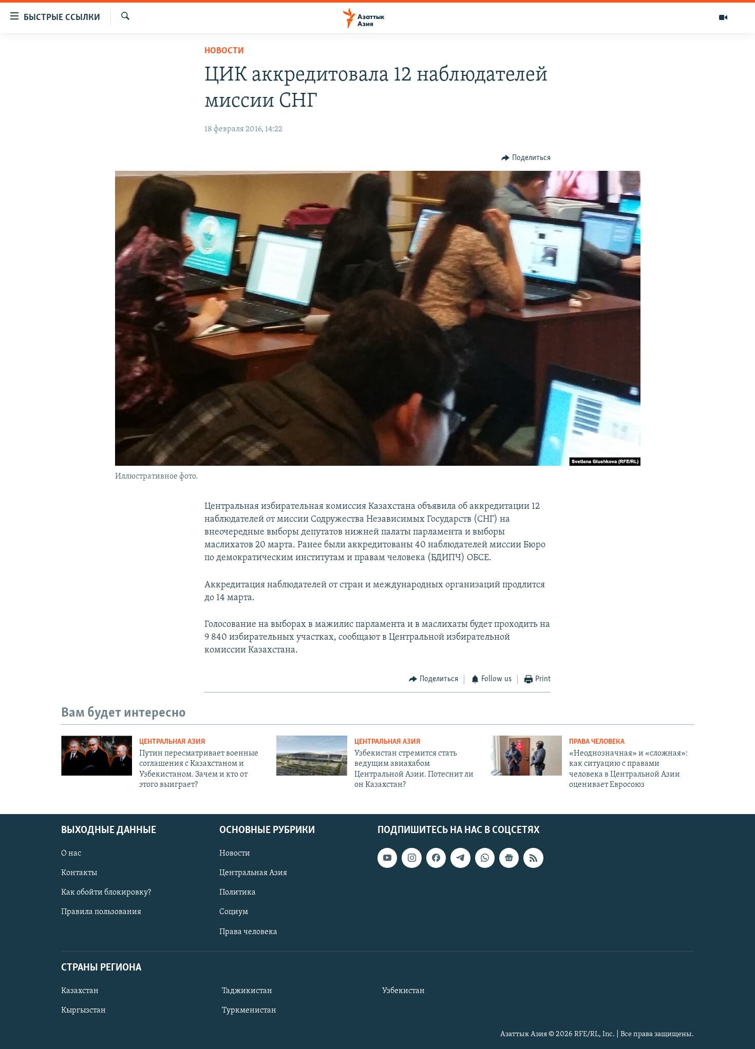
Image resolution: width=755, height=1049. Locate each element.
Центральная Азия (172, 742)
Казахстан (80, 991)
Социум (233, 912)
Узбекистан (403, 991)
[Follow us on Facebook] (436, 857)
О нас (71, 853)
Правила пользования (101, 912)
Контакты (79, 873)
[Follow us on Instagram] (411, 857)
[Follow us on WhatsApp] (485, 857)
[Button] (526, 158)
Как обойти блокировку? (106, 892)
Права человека (597, 742)
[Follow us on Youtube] (387, 857)
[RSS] (533, 857)
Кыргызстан (83, 1010)
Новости (224, 51)
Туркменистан (249, 1010)
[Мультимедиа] (723, 17)
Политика (237, 892)
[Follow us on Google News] (509, 857)
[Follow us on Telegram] (460, 857)
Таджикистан (247, 991)
